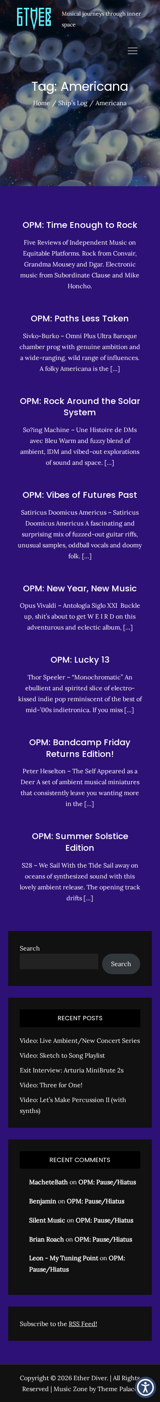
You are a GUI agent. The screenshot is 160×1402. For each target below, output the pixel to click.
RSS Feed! (83, 1324)
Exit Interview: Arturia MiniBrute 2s (71, 1070)
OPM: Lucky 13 (80, 660)
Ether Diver (90, 1378)
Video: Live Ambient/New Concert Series (80, 1040)
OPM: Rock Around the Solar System (80, 407)
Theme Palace (117, 1389)
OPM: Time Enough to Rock (80, 225)
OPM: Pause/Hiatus (107, 1182)
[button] (145, 1387)
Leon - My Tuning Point (63, 1258)
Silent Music (47, 1220)
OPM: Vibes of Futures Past (80, 495)
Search (30, 948)
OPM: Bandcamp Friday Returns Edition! (79, 748)
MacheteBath (48, 1182)
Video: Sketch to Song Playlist (62, 1055)
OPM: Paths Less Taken (80, 318)
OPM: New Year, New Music (80, 588)
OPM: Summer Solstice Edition (80, 842)
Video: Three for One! (51, 1085)
